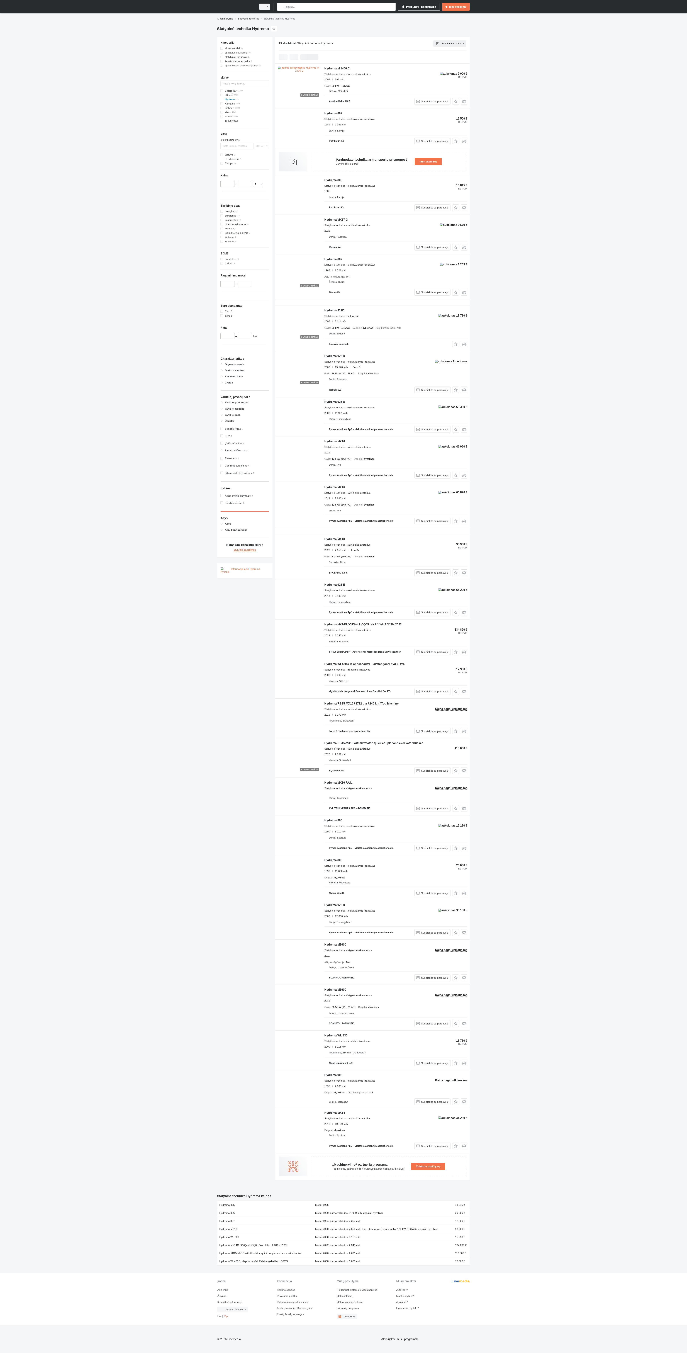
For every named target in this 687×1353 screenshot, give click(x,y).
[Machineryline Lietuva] (236, 7)
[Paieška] (281, 6)
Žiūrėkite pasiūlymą (428, 1166)
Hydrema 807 (333, 113)
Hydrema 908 (333, 1075)
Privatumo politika (287, 1295)
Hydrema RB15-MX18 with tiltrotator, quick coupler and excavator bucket (373, 743)
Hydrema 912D (334, 310)
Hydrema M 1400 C (337, 68)
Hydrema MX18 (334, 539)
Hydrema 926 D (334, 356)
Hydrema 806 (333, 820)
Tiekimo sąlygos (286, 1289)
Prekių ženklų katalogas (290, 1314)
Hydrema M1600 (335, 944)
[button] (455, 101)
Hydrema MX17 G (336, 219)
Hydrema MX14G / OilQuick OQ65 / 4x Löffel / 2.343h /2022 (363, 624)
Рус (226, 1316)
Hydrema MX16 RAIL (338, 782)
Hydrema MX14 (334, 1112)
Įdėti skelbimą (428, 161)
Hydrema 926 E (334, 584)
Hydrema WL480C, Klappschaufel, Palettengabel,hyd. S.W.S (364, 663)
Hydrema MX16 (334, 441)
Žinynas (221, 1295)
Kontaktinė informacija (229, 1302)
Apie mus (222, 1289)
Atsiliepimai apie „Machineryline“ (295, 1308)
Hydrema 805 (333, 180)
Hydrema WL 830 (335, 1035)
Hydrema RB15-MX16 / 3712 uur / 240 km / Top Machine (361, 703)
